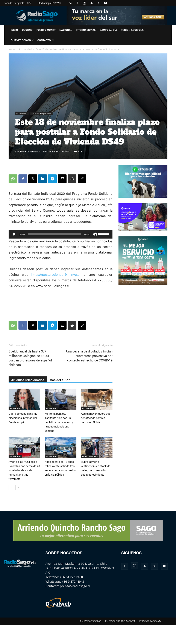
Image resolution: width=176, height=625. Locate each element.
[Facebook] (77, 3)
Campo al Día (108, 29)
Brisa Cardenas (29, 151)
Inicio (12, 49)
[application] (60, 234)
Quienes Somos (21, 40)
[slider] (104, 234)
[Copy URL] (82, 178)
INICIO (14, 29)
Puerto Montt (46, 29)
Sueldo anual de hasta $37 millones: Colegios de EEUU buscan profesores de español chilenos (30, 358)
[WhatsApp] (13, 178)
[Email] (62, 178)
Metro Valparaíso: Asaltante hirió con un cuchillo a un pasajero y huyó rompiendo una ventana (59, 422)
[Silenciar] (95, 234)
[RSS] (91, 3)
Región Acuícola (132, 29)
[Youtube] (105, 3)
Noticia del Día (90, 456)
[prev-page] (11, 487)
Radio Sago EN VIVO (49, 2)
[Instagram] (84, 3)
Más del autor (60, 380)
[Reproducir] (14, 234)
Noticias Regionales (41, 113)
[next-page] (18, 487)
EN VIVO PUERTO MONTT (120, 621)
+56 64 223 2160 (71, 577)
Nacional (65, 29)
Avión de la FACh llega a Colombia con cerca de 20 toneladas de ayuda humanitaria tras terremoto (24, 470)
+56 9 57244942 (73, 581)
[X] (98, 3)
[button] (71, 2)
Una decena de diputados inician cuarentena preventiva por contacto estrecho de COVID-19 (89, 355)
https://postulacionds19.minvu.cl (55, 275)
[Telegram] (52, 178)
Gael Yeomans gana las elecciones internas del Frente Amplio (23, 418)
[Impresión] (72, 178)
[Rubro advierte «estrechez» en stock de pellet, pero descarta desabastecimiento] (96, 447)
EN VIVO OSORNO (90, 621)
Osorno (27, 29)
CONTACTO (44, 40)
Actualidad (25, 49)
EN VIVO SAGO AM (150, 621)
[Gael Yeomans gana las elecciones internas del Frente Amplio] (24, 399)
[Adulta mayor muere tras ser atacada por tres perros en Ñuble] (96, 399)
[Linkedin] (42, 178)
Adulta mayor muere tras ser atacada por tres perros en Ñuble (96, 418)
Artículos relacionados (27, 380)
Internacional (86, 29)
